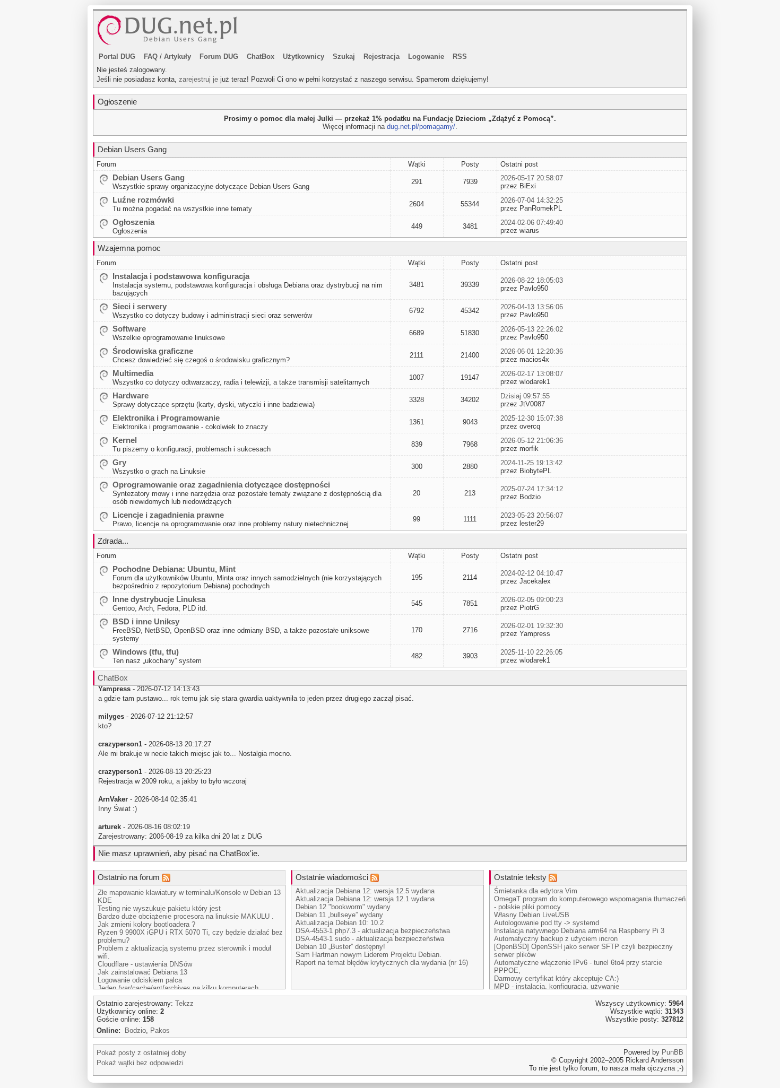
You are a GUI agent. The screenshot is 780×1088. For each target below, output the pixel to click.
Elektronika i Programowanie (166, 417)
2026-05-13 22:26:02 (531, 329)
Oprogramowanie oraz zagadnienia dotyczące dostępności (221, 484)
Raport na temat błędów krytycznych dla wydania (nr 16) (382, 963)
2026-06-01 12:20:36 (531, 351)
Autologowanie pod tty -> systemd (546, 923)
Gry (119, 462)
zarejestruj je (198, 79)
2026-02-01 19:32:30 (531, 626)
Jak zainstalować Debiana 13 (142, 972)
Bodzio (135, 1030)
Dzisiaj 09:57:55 (525, 396)
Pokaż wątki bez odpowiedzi (140, 1063)
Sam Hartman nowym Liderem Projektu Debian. (368, 955)
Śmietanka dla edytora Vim (535, 891)
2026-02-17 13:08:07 (531, 374)
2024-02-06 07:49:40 (531, 223)
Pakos (160, 1030)
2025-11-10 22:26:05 (531, 652)
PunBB (672, 1052)
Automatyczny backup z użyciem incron (556, 939)
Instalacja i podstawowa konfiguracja (180, 276)
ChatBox (260, 56)
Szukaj (344, 56)
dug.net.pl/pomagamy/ (421, 126)
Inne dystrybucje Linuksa (158, 599)
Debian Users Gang (148, 177)
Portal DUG (117, 56)
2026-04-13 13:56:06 (531, 307)
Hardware (130, 395)
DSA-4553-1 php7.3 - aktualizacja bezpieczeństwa (373, 931)
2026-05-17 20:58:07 (531, 178)
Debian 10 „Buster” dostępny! (340, 947)
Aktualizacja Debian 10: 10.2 (340, 923)
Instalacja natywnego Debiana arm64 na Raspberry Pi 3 (579, 931)
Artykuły (177, 56)
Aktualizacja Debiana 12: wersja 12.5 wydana (365, 891)
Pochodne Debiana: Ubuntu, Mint (174, 568)
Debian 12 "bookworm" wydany (343, 907)
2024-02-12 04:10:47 (531, 573)
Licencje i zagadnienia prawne (168, 514)
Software (129, 328)
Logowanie (426, 56)
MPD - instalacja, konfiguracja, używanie (556, 986)
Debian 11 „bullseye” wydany (339, 915)
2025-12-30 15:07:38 (531, 418)
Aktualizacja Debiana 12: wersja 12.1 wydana (365, 899)
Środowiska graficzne (152, 350)
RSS (460, 56)
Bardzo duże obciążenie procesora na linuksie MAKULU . (186, 916)
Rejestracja (381, 56)
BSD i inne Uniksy (145, 621)
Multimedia (132, 373)
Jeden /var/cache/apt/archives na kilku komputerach (178, 988)
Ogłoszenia (133, 222)
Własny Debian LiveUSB (531, 915)
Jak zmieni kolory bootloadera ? (146, 924)
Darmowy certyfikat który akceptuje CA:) (556, 978)
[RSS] (166, 877)
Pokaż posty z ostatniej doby (141, 1053)
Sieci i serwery (139, 306)
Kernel (124, 440)
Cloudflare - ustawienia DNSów (145, 964)
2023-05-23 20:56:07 (531, 515)
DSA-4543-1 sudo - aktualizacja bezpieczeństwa (370, 939)
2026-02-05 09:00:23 (531, 600)
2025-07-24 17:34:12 (531, 489)
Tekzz (184, 1003)
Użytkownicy (303, 56)
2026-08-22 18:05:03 (531, 280)
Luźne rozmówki (143, 199)
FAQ (151, 56)
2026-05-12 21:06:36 (531, 441)
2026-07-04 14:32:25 (531, 200)
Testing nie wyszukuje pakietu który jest (159, 908)
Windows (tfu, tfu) (145, 651)
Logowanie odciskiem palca (140, 980)
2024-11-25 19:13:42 (531, 463)
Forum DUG (219, 56)
